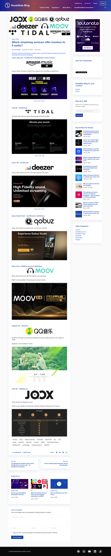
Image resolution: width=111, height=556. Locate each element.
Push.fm (77, 230)
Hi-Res (14, 442)
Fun (32, 490)
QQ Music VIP (16, 326)
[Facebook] (56, 452)
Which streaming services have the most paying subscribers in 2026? (39, 494)
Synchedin (78, 235)
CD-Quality (40, 439)
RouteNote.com (78, 3)
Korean (77, 91)
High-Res (21, 442)
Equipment (55, 7)
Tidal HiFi (15, 108)
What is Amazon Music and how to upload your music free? (91, 159)
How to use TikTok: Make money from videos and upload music (91, 141)
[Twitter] (60, 452)
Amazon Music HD (17, 58)
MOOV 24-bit (15, 266)
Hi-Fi (59, 439)
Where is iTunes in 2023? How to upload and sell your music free (91, 204)
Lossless (36, 442)
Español (77, 89)
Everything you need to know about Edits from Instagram (90, 168)
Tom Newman (17, 49)
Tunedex (77, 239)
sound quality (26, 445)
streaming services (37, 445)
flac (55, 439)
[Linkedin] (63, 452)
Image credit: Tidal (39, 155)
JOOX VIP (28, 442)
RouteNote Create (80, 233)
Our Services (88, 3)
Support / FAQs (44, 7)
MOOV (43, 442)
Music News (66, 7)
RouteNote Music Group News (83, 7)
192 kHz (15, 439)
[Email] (66, 452)
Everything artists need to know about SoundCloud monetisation (91, 132)
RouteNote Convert (80, 231)
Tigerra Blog (78, 237)
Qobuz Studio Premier (18, 216)
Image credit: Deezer (39, 209)
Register (103, 3)
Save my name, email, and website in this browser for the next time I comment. (35, 532)
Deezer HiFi (15, 162)
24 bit (21, 439)
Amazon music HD (30, 439)
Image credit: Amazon (39, 101)
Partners (95, 3)
